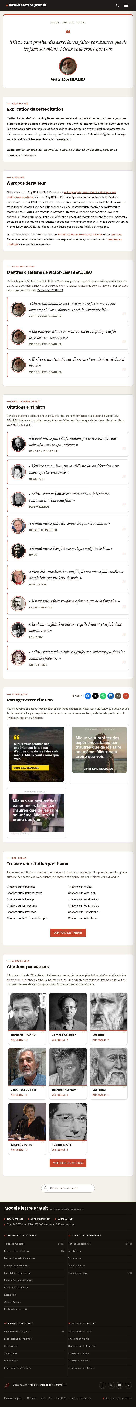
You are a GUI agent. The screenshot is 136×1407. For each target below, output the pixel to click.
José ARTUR (37, 584)
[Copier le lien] (126, 696)
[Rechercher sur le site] (117, 5)
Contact (31, 1398)
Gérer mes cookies (80, 1398)
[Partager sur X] (95, 696)
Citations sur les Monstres (83, 899)
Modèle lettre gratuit (28, 5)
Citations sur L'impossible (22, 905)
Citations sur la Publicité (21, 887)
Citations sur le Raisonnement (24, 893)
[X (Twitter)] (111, 1385)
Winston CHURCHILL (44, 451)
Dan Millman (39, 506)
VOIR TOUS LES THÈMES (68, 932)
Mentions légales (13, 1398)
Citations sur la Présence (21, 912)
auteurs (117, 234)
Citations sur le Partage (20, 899)
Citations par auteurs (28, 966)
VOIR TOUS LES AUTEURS (68, 1163)
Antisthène (38, 664)
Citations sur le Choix (80, 887)
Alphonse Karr (40, 607)
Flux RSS (61, 1398)
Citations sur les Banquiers (83, 905)
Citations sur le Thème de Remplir (27, 918)
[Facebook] (102, 1385)
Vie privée (46, 1398)
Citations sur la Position (82, 893)
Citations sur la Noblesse (82, 918)
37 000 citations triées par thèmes (80, 234)
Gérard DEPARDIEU (43, 530)
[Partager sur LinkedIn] (110, 696)
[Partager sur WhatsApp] (103, 696)
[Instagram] (128, 1385)
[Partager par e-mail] (118, 696)
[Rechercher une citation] (45, 1188)
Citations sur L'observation (84, 912)
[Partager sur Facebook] (88, 696)
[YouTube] (119, 1385)
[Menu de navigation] (126, 5)
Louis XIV (36, 637)
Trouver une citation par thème (37, 863)
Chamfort (37, 479)
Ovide (33, 555)
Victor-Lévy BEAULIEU (68, 79)
